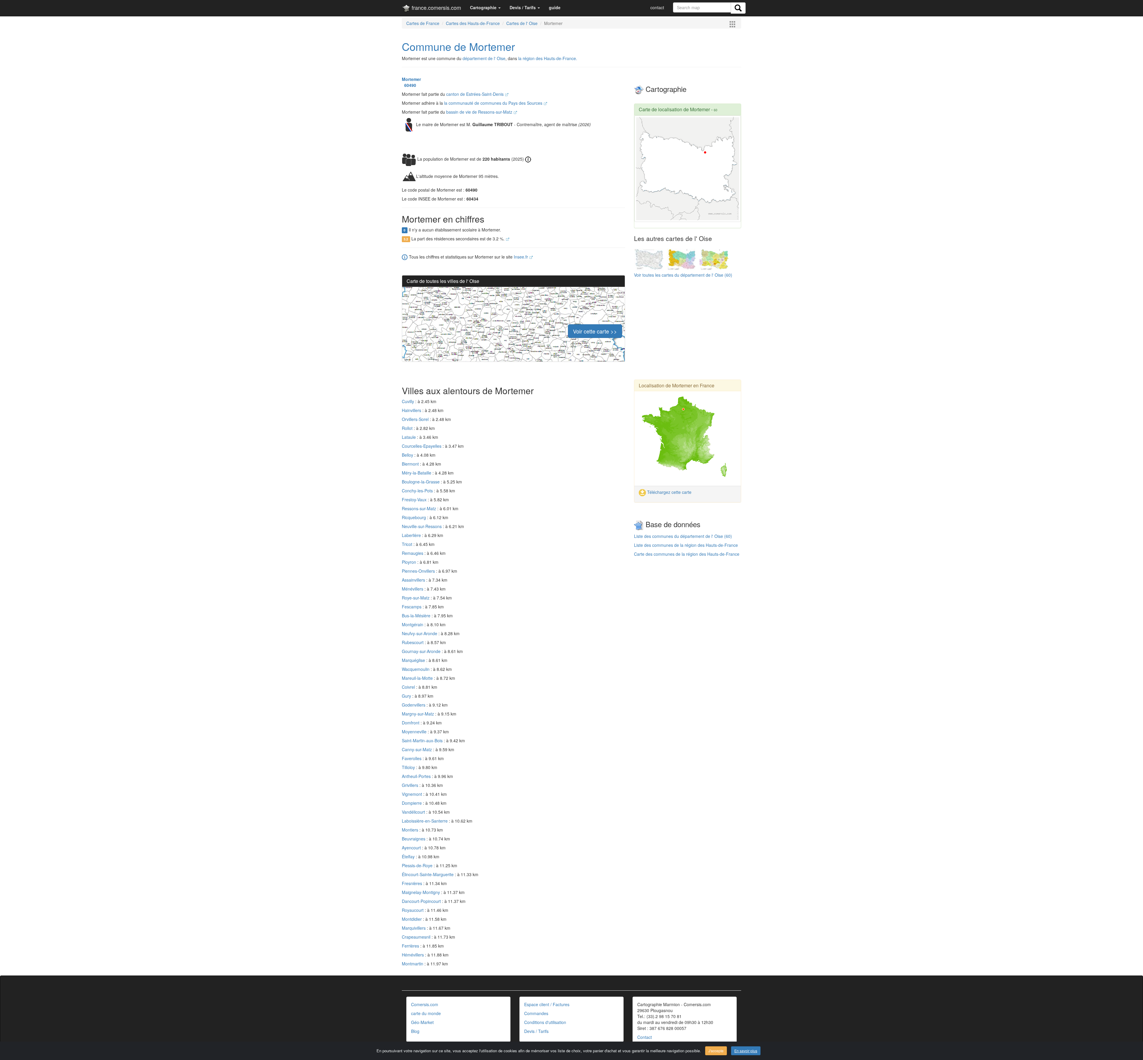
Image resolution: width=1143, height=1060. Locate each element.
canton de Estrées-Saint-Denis (475, 94)
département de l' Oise (484, 58)
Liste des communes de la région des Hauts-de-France (686, 545)
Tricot (407, 544)
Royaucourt (413, 910)
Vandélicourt (414, 812)
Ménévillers (413, 589)
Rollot (408, 428)
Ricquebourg (414, 517)
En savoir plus (745, 1050)
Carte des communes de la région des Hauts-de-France (686, 554)
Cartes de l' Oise (522, 23)
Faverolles (412, 758)
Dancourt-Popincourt (422, 901)
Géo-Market (422, 1022)
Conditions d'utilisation (545, 1022)
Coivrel (409, 687)
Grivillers (410, 785)
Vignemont (412, 794)
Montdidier (412, 919)
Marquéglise (414, 660)
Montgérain (413, 624)
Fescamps (412, 607)
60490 (409, 85)
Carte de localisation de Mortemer (674, 109)
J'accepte (716, 1050)
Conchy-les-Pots (418, 491)
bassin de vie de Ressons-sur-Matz (479, 112)
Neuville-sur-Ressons (422, 526)
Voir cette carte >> (595, 331)
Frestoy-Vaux (415, 499)
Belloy (408, 455)
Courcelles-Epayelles (422, 446)
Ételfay (409, 856)
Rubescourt (413, 642)
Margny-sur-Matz (418, 714)
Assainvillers (414, 580)
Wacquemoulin (416, 669)
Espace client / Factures (546, 1004)
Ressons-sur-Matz (419, 508)
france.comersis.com (435, 7)
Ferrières (411, 946)
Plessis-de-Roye (418, 865)
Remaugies (413, 553)
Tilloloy (409, 767)
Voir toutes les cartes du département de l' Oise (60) (683, 275)
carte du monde (426, 1013)
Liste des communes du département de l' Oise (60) (683, 536)
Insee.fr (521, 257)
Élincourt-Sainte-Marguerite (428, 874)
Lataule (409, 437)
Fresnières (412, 883)
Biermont (411, 464)
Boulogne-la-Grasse (421, 482)
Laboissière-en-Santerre (425, 821)
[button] (485, 7)
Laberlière (412, 535)
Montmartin (413, 964)
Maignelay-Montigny (421, 892)
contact (657, 7)
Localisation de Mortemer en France (676, 385)
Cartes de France (422, 23)
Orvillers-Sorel (416, 419)
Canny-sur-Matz (417, 749)
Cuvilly (408, 401)
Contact (644, 1037)
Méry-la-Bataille (417, 473)
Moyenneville (415, 732)
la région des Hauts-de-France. (547, 58)
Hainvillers (412, 410)
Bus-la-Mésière (417, 616)
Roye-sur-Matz (416, 598)
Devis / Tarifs (536, 1031)
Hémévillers (413, 955)
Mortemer (411, 79)
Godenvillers (414, 705)
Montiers (410, 830)
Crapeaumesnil (417, 937)
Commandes (536, 1013)
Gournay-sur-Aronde (422, 651)
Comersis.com (424, 1004)
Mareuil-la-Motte (418, 678)
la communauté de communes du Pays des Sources (494, 103)
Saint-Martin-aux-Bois (423, 740)
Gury (407, 696)
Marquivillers (414, 928)
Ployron (409, 562)
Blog (415, 1031)
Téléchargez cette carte (668, 492)
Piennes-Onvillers (419, 571)
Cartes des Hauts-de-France (473, 23)
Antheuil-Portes (417, 776)
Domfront (411, 723)
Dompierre (412, 803)
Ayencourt (412, 848)
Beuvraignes (414, 839)
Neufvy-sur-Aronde (420, 633)
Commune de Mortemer (458, 46)
